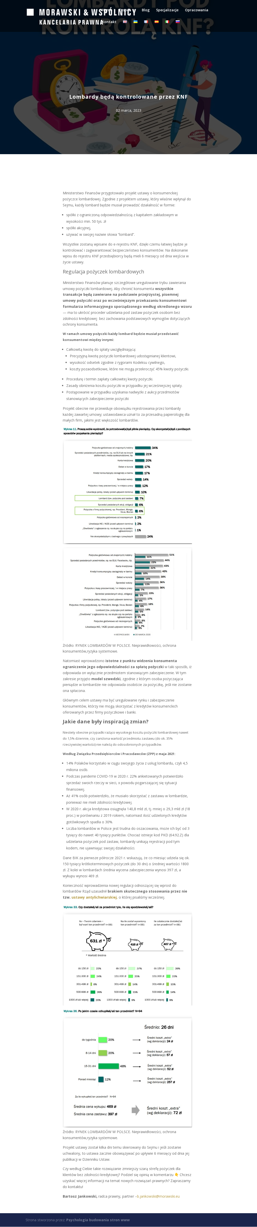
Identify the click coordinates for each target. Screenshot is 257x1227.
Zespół (124, 10)
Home (107, 10)
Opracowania (196, 10)
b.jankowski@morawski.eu (158, 1196)
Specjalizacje (167, 10)
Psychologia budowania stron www (98, 1219)
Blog (146, 10)
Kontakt (109, 22)
